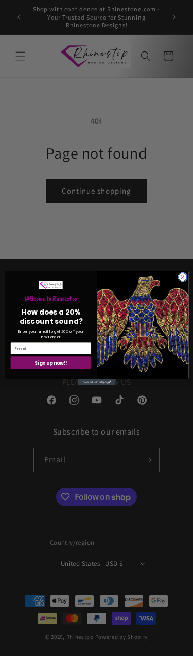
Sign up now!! (50, 362)
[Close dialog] (182, 277)
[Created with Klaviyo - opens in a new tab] (96, 382)
